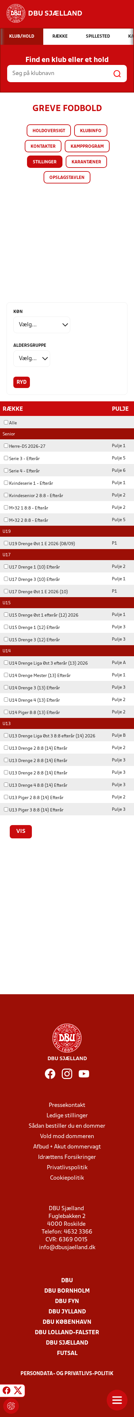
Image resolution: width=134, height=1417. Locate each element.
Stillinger (45, 162)
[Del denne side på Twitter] (18, 1391)
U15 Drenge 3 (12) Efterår (34, 640)
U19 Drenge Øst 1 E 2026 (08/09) (42, 544)
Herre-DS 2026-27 (27, 447)
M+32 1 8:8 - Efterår (28, 508)
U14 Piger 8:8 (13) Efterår (34, 713)
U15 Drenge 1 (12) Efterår (34, 628)
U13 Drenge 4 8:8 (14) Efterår (38, 786)
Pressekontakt (67, 1105)
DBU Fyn (67, 1301)
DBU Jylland (67, 1312)
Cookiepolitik (67, 1178)
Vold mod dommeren (67, 1136)
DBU (67, 1281)
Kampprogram (87, 146)
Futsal (67, 1353)
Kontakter (43, 146)
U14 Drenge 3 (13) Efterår (34, 688)
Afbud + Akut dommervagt (67, 1147)
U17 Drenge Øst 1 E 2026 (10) (38, 592)
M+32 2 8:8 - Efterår (28, 521)
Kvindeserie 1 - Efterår (31, 484)
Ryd (22, 382)
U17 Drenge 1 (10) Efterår (34, 567)
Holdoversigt (49, 131)
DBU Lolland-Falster (67, 1332)
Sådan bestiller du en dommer (67, 1126)
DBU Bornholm (67, 1291)
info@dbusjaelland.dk (67, 1247)
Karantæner (86, 162)
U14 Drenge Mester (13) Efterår (40, 676)
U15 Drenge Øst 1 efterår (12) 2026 (43, 615)
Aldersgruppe (29, 346)
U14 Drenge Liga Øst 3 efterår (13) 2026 (48, 663)
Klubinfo (90, 131)
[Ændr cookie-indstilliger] (11, 1406)
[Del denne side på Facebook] (6, 1391)
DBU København (67, 1322)
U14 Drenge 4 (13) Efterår (34, 700)
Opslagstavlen (67, 178)
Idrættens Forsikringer (67, 1157)
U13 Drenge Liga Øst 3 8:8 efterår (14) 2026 (52, 736)
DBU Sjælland (67, 1343)
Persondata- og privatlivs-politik (67, 1374)
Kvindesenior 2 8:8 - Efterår (36, 496)
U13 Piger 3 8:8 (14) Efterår (36, 810)
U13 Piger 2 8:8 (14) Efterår (36, 798)
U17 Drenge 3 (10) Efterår (34, 580)
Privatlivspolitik (67, 1168)
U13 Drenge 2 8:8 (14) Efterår (38, 748)
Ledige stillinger (67, 1116)
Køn (18, 312)
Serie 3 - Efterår (24, 459)
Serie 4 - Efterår (24, 471)
